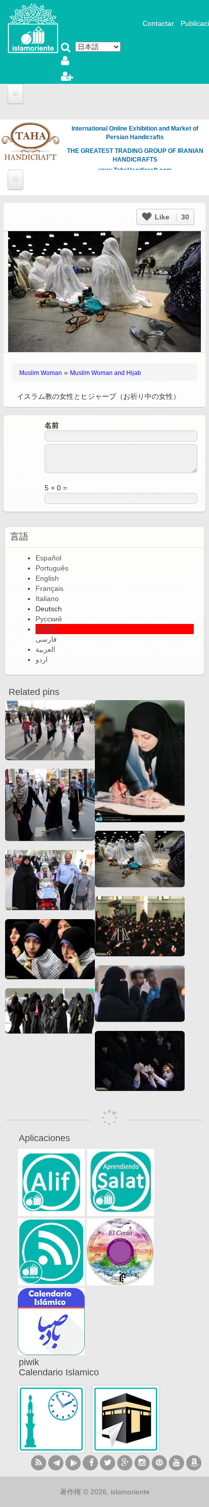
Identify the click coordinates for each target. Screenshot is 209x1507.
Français (49, 588)
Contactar (158, 23)
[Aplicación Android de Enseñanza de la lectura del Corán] (51, 1182)
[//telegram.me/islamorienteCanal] (55, 1462)
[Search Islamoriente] (66, 48)
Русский (49, 619)
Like (171, 217)
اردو (42, 659)
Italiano (47, 598)
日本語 (46, 629)
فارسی (46, 639)
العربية (45, 649)
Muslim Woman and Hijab (105, 372)
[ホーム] (33, 27)
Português (52, 568)
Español (48, 558)
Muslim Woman (40, 372)
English (47, 578)
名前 (52, 425)
